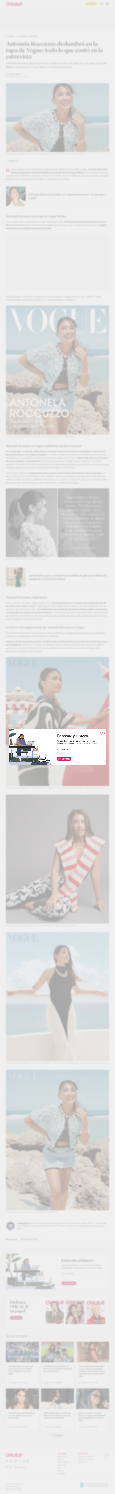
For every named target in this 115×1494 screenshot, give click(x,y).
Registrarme (64, 759)
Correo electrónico (63, 749)
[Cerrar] (102, 733)
